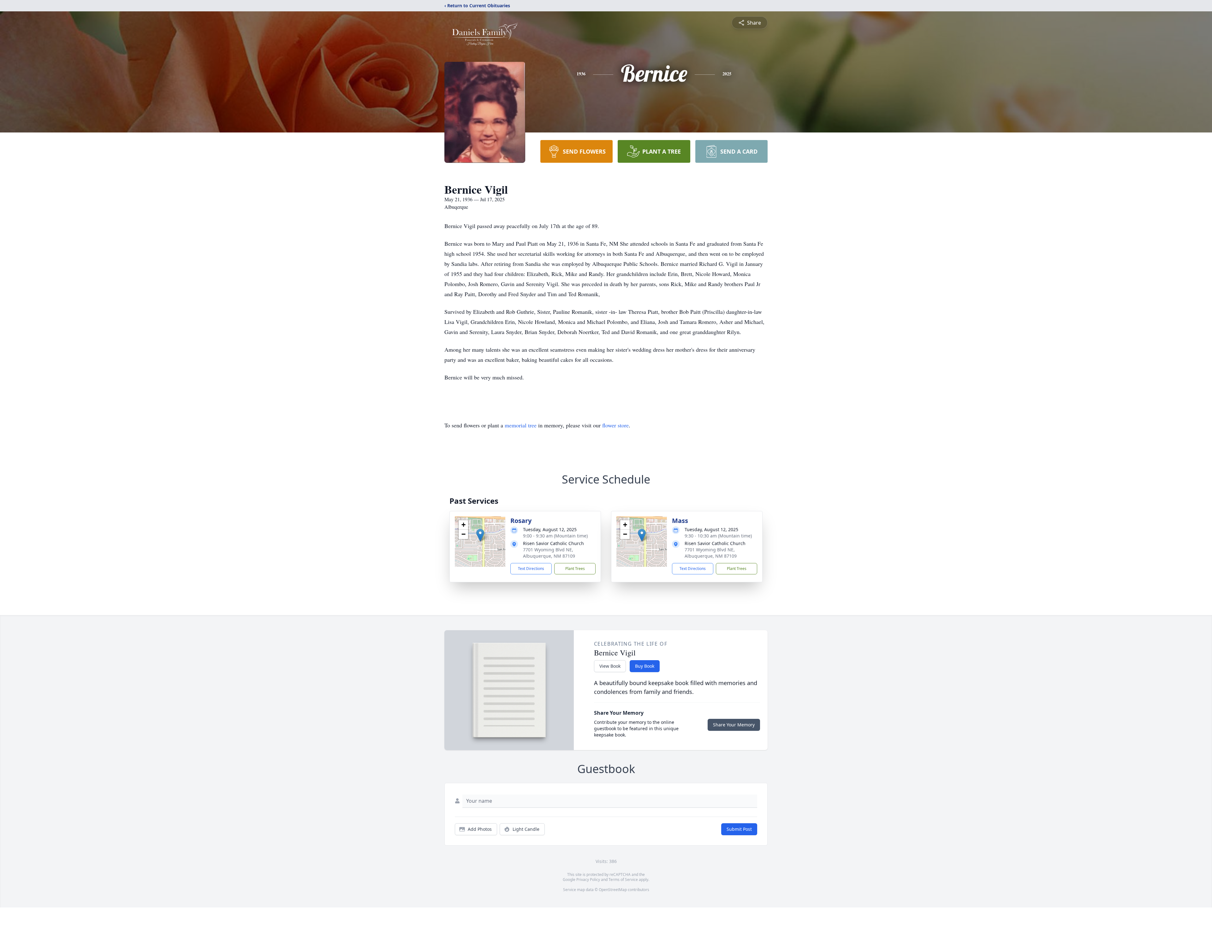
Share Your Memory (734, 725)
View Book (610, 666)
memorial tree (521, 425)
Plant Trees (575, 568)
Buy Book (644, 666)
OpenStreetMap (613, 889)
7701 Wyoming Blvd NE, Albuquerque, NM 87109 (549, 553)
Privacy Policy (588, 879)
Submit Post (739, 829)
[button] (480, 535)
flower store (615, 425)
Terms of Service (623, 879)
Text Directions (531, 568)
